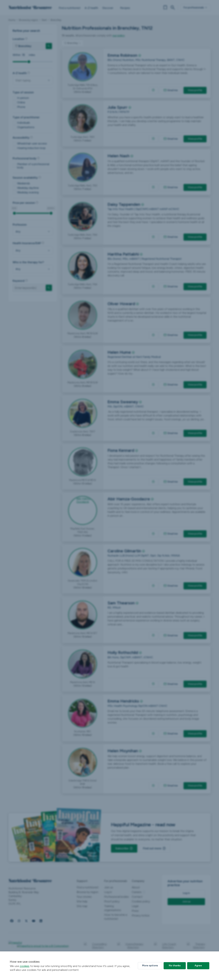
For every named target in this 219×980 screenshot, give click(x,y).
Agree (198, 965)
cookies (24, 966)
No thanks (175, 965)
